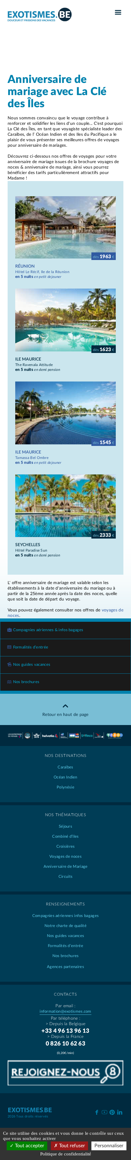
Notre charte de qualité (65, 926)
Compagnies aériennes (65, 916)
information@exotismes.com (65, 1012)
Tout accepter (29, 1145)
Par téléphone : (65, 1018)
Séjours (65, 827)
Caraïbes (65, 767)
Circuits (65, 877)
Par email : (65, 1006)
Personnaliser (108, 1145)
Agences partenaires (65, 967)
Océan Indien (65, 777)
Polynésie (65, 787)
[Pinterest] (112, 1111)
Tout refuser (71, 1145)
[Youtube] (104, 1112)
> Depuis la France (65, 1037)
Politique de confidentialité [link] (65, 1153)
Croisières (65, 847)
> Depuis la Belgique (66, 1024)
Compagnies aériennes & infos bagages (48, 630)
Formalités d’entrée (30, 647)
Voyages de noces (65, 857)
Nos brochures (26, 682)
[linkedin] (120, 1112)
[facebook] (97, 1112)
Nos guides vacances (32, 665)
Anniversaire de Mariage (66, 867)
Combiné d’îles (65, 837)
